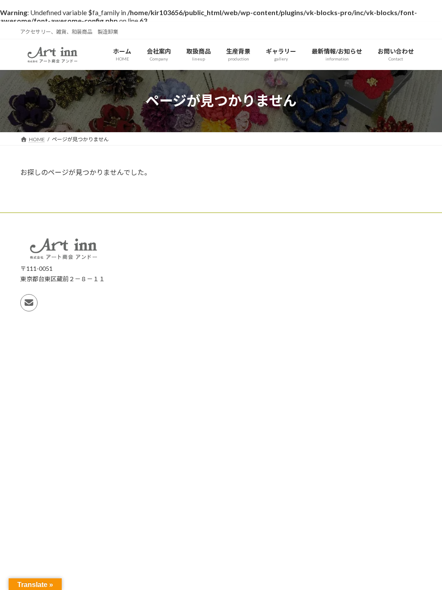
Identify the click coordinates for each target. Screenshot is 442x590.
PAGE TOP (423, 564)
